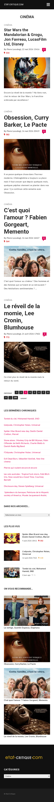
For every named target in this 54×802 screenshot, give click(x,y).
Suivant (24, 398)
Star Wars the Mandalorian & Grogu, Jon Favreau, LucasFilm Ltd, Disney (25, 37)
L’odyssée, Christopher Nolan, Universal (22, 425)
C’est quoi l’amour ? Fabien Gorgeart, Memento (25, 221)
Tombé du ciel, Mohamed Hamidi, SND (21, 419)
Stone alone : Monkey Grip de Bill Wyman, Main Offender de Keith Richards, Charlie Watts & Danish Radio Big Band (26, 443)
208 (15, 398)
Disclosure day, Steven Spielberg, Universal (23, 486)
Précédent (8, 393)
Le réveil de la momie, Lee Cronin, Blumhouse (22, 317)
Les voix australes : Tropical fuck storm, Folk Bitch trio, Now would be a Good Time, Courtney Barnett (26, 477)
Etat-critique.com (13, 4)
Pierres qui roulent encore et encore (20, 468)
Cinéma (8, 25)
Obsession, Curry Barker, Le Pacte (26, 121)
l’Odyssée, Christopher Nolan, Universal (22, 452)
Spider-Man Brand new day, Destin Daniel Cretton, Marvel (35, 535)
